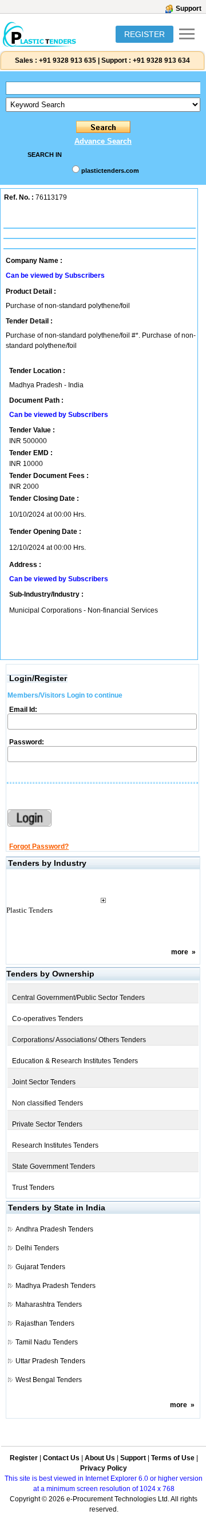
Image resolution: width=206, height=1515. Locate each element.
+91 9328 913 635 (66, 60)
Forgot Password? (39, 846)
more (179, 952)
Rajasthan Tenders (44, 1323)
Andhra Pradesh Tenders (54, 1229)
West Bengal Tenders (48, 1380)
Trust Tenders (33, 1188)
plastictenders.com (110, 170)
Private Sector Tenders (47, 1124)
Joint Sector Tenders (44, 1082)
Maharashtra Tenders (48, 1305)
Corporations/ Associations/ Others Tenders (79, 1040)
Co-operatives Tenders (47, 1019)
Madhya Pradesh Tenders (55, 1286)
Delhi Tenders (37, 1248)
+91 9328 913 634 (161, 60)
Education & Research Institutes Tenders (75, 1061)
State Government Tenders (53, 1166)
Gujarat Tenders (40, 1267)
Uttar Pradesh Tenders (50, 1361)
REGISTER (144, 34)
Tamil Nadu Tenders (46, 1342)
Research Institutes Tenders (55, 1145)
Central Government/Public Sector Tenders (78, 998)
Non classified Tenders (47, 1103)
